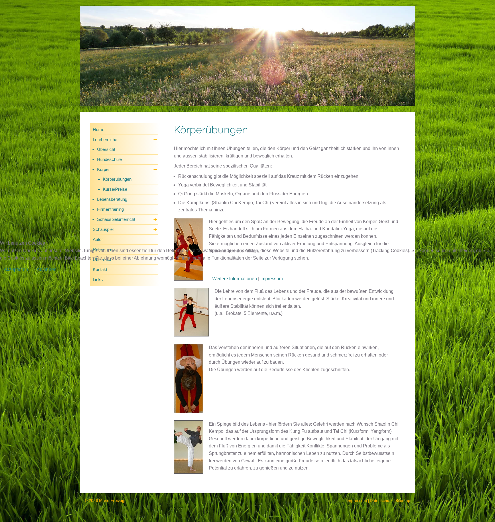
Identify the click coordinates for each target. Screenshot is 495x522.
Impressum (271, 278)
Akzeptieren (16, 269)
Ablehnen (46, 269)
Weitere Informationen (234, 278)
